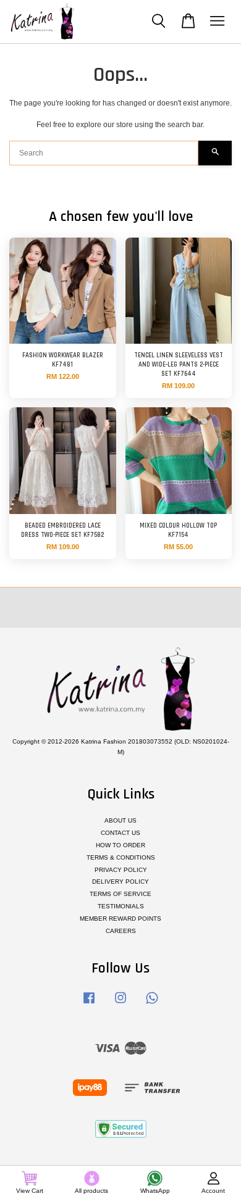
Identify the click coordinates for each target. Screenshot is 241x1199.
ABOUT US (120, 820)
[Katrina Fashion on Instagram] (120, 1004)
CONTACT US (120, 832)
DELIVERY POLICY (120, 881)
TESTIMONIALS (121, 906)
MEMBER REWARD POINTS (120, 918)
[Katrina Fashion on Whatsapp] (152, 1004)
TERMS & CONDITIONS (121, 857)
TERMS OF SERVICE (120, 893)
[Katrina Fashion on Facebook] (89, 1004)
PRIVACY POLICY (121, 869)
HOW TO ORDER (120, 845)
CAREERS (121, 930)
